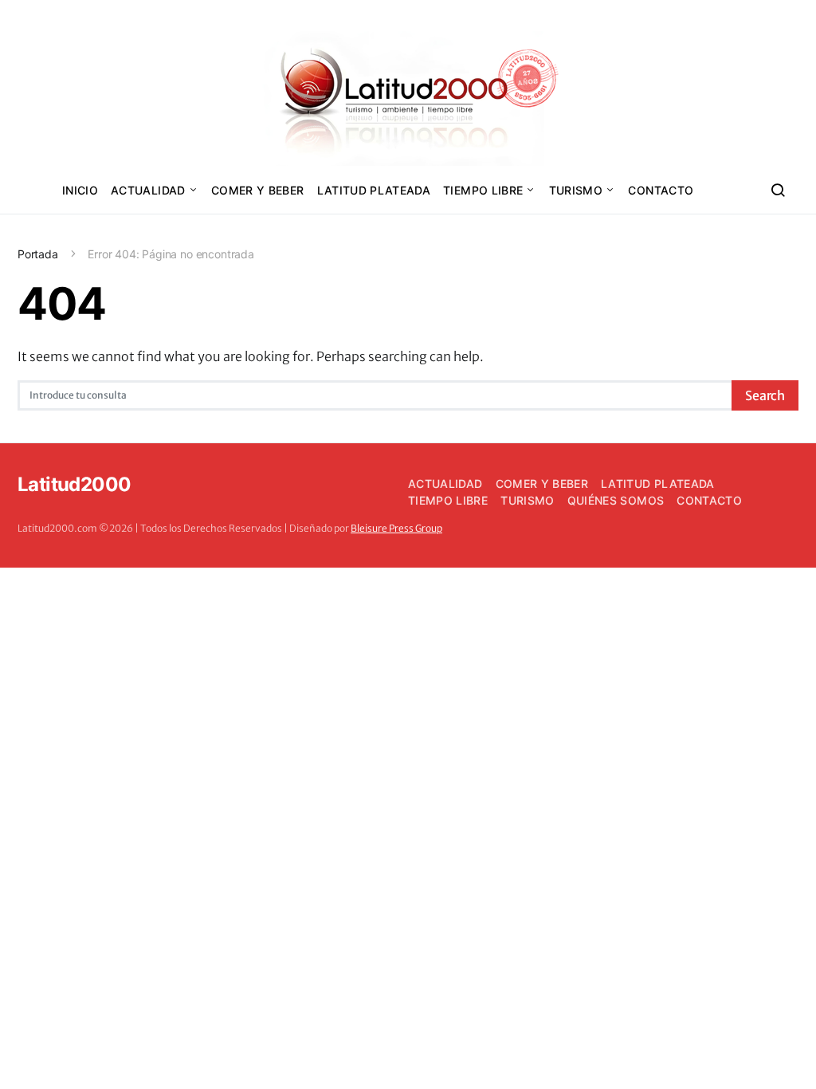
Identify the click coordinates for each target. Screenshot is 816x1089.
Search (765, 395)
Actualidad (148, 190)
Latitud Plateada (374, 190)
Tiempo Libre (483, 190)
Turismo (575, 190)
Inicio (80, 190)
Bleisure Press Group (396, 528)
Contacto (660, 190)
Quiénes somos (616, 500)
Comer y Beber (257, 190)
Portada (38, 254)
